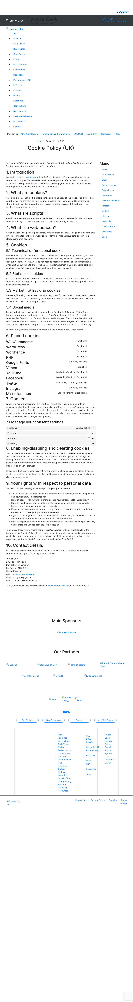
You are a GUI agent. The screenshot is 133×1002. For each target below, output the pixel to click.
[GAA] (52, 699)
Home (40, 141)
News (61, 734)
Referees (17, 85)
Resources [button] (18, 121)
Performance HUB (22, 80)
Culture (17, 90)
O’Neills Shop (19, 106)
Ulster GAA (110, 759)
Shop (104, 237)
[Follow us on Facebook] (122, 12)
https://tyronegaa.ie (28, 177)
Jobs (118, 134)
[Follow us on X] (124, 12)
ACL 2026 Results (29, 134)
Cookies (113, 800)
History (17, 95)
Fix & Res (62, 738)
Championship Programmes (56, 134)
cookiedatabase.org (58, 585)
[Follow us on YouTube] (128, 12)
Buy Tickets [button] (19, 49)
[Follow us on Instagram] (126, 12)
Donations (18, 74)
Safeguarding (19, 111)
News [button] (16, 38)
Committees (19, 69)
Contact (17, 126)
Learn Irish (18, 100)
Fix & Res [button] (18, 43)
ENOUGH (78, 134)
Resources (106, 134)
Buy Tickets (27, 720)
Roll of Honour (20, 64)
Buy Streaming (53, 720)
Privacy (98, 800)
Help (81, 800)
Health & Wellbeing (22, 116)
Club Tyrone (19, 54)
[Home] (69, 34)
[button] (120, 12)
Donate (106, 21)
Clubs (16, 59)
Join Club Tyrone (118, 21)
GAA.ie (108, 762)
